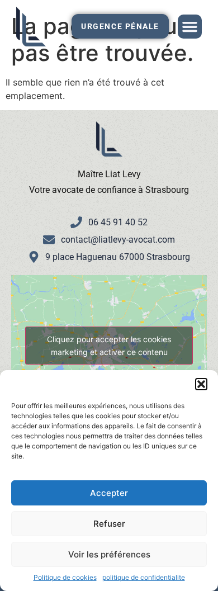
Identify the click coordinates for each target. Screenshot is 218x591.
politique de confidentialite (143, 577)
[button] (201, 384)
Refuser (109, 523)
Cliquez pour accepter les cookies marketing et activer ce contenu (109, 345)
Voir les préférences (109, 554)
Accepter (109, 493)
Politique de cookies (65, 577)
